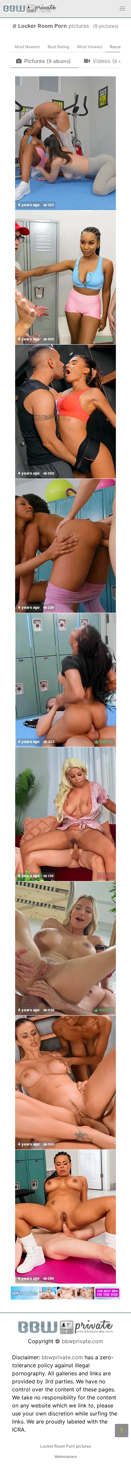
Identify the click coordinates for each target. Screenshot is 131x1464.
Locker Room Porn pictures (65, 1446)
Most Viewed (89, 46)
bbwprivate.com (82, 1341)
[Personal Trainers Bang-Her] (65, 143)
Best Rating (58, 46)
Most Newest (27, 46)
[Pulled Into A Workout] (65, 1217)
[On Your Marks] (65, 412)
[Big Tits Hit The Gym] (65, 1082)
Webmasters (65, 1456)
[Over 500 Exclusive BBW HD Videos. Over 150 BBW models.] (65, 1297)
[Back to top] (121, 1430)
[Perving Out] (65, 546)
